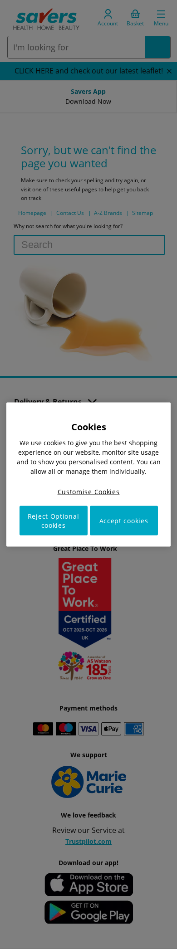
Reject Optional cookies (53, 521)
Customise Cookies (89, 491)
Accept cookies (123, 520)
